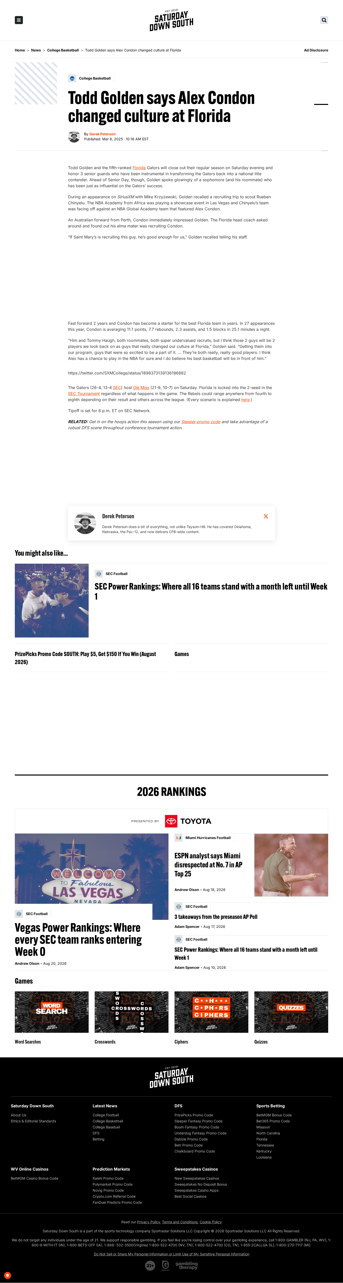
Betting (98, 1139)
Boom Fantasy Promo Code (197, 1127)
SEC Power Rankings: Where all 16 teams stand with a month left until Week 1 (211, 591)
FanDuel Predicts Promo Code (117, 1202)
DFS (96, 1133)
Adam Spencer (187, 926)
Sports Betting (270, 1105)
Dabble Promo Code (191, 1139)
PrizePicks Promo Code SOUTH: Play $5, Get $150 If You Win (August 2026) (85, 658)
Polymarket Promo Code (113, 1184)
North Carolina (268, 1133)
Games (182, 654)
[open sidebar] (19, 20)
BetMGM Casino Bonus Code (34, 1178)
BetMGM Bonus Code (274, 1115)
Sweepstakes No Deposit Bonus (201, 1184)
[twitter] (266, 516)
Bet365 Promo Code (273, 1121)
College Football (106, 1115)
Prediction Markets (111, 1169)
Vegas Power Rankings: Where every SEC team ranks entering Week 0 (78, 939)
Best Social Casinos (190, 1196)
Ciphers (181, 1042)
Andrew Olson (27, 963)
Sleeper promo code (200, 421)
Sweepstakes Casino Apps (196, 1190)
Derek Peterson (102, 134)
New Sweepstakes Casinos (197, 1178)
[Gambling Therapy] (187, 1265)
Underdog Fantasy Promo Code (200, 1133)
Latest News (105, 1105)
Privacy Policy (148, 1222)
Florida (139, 167)
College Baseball (106, 1127)
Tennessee (265, 1145)
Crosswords (105, 1042)
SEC (117, 387)
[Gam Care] (165, 1266)
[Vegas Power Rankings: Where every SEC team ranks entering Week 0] (91, 876)
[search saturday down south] (324, 20)
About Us (18, 1115)
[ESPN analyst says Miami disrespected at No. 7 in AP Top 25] (291, 865)
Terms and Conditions (180, 1222)
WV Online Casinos (29, 1169)
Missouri (263, 1127)
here (245, 399)
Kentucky (264, 1151)
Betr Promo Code (189, 1145)
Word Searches (28, 1042)
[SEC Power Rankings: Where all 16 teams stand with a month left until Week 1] (52, 600)
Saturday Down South (32, 1105)
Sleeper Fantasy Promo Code (198, 1121)
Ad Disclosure (316, 50)
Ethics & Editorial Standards (33, 1121)
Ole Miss (141, 387)
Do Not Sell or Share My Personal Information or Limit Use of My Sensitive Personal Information (171, 1254)
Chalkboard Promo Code (195, 1151)
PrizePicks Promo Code (194, 1115)
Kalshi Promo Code (108, 1178)
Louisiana (264, 1157)
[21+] (150, 1266)
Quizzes (261, 1042)
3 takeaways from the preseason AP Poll (216, 916)
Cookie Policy (211, 1222)
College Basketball (108, 1121)
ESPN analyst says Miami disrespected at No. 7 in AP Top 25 (208, 864)
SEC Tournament (84, 393)
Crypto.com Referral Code (114, 1196)
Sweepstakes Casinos (196, 1169)
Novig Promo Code (108, 1190)
